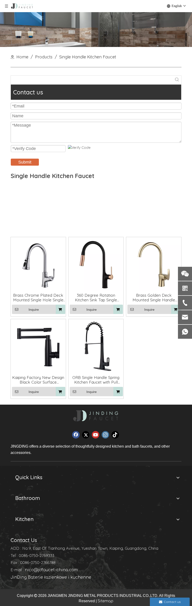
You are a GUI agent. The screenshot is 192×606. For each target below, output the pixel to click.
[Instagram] (105, 434)
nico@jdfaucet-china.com (51, 570)
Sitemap (105, 601)
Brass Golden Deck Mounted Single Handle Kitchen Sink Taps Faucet (154, 297)
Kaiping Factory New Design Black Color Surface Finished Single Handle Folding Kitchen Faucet (38, 380)
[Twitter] (85, 434)
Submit (24, 162)
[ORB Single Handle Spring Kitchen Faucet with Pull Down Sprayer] (96, 346)
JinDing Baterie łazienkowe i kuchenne (51, 577)
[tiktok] (115, 434)
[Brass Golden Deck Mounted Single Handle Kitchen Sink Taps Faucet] (153, 263)
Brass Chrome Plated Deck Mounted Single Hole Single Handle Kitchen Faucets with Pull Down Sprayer (38, 297)
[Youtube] (95, 434)
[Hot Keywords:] (177, 80)
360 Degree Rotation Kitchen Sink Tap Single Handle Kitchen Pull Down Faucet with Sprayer (96, 297)
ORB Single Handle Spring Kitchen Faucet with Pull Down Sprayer (95, 380)
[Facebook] (76, 434)
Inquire (34, 309)
